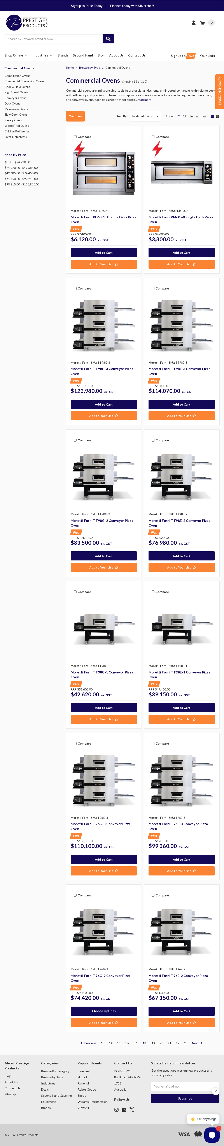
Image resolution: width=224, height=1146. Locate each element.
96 (204, 116)
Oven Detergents (16, 137)
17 (135, 1043)
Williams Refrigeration (93, 1101)
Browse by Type (52, 1077)
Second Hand (83, 55)
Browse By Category (55, 1071)
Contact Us (136, 55)
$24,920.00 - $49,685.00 (21, 168)
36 (191, 116)
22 (177, 1043)
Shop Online (14, 55)
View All (83, 1108)
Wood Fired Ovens (17, 125)
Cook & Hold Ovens (17, 87)
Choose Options (104, 1011)
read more (144, 99)
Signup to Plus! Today (87, 6)
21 (169, 1043)
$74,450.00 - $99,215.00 (21, 179)
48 (198, 116)
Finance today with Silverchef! (132, 6)
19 (153, 1043)
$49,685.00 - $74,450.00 (21, 173)
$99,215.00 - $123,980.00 (22, 184)
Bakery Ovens (14, 120)
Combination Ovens (17, 75)
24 (184, 116)
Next (196, 1043)
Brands (63, 55)
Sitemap (10, 1094)
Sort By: (121, 116)
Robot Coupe (87, 1089)
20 (161, 1043)
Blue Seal (84, 1071)
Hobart (82, 1077)
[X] (132, 1109)
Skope (82, 1095)
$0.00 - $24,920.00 (17, 162)
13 (102, 1043)
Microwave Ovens (16, 109)
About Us (116, 55)
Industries (40, 55)
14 (110, 1043)
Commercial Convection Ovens (24, 81)
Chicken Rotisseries (17, 131)
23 (185, 1043)
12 (178, 116)
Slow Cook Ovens (16, 114)
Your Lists (207, 56)
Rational (83, 1083)
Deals (45, 1089)
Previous (90, 1043)
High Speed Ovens (16, 92)
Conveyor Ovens (15, 98)
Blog (101, 55)
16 (127, 1043)
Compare (75, 116)
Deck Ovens (12, 103)
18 (144, 1043)
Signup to (182, 56)
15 (119, 1043)
